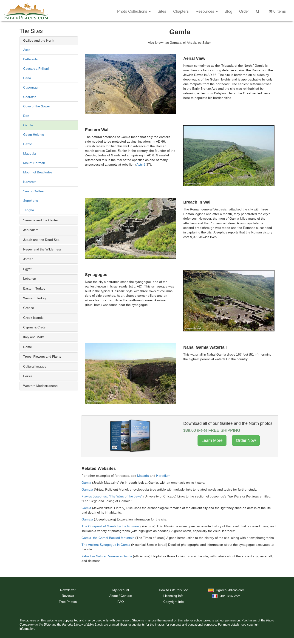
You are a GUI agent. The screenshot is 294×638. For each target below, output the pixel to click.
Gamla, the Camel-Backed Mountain (108, 538)
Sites (162, 11)
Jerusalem (30, 230)
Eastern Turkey (34, 288)
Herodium (163, 475)
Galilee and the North (38, 40)
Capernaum (31, 87)
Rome (27, 347)
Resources (205, 11)
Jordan (28, 259)
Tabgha (28, 210)
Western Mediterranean (40, 386)
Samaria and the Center (40, 220)
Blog (228, 11)
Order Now (246, 440)
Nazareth (30, 182)
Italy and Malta (34, 337)
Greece (28, 308)
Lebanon (29, 278)
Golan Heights (33, 134)
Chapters (181, 11)
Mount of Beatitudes (37, 172)
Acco (26, 50)
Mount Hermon (34, 163)
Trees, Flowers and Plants (42, 356)
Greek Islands (33, 317)
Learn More (212, 440)
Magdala (29, 153)
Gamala (87, 489)
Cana (27, 78)
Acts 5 (140, 164)
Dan (26, 116)
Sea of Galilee (33, 191)
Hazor (27, 144)
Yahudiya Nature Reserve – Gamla (107, 556)
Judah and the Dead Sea (41, 239)
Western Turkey (34, 298)
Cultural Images (34, 366)
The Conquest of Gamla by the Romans (110, 526)
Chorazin (29, 97)
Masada (143, 475)
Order (244, 11)
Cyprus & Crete (34, 327)
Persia (27, 376)
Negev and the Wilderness (42, 249)
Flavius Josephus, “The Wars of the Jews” (112, 496)
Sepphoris (30, 200)
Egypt (27, 269)
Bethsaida (30, 59)
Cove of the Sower (36, 106)
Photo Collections (132, 11)
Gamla (28, 125)
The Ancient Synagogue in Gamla (106, 544)
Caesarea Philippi (36, 68)
